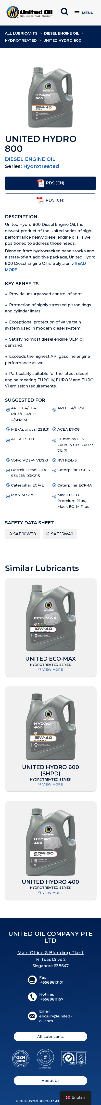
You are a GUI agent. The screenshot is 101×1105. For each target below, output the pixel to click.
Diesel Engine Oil (61, 33)
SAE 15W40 (62, 534)
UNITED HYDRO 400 (50, 882)
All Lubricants (21, 33)
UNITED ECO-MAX (50, 659)
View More (52, 669)
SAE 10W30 (24, 534)
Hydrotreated (21, 40)
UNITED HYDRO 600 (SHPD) (50, 770)
